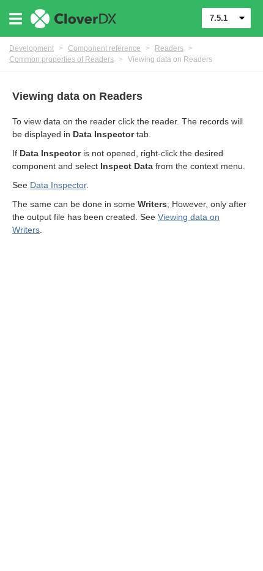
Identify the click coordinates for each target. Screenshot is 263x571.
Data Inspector (58, 185)
